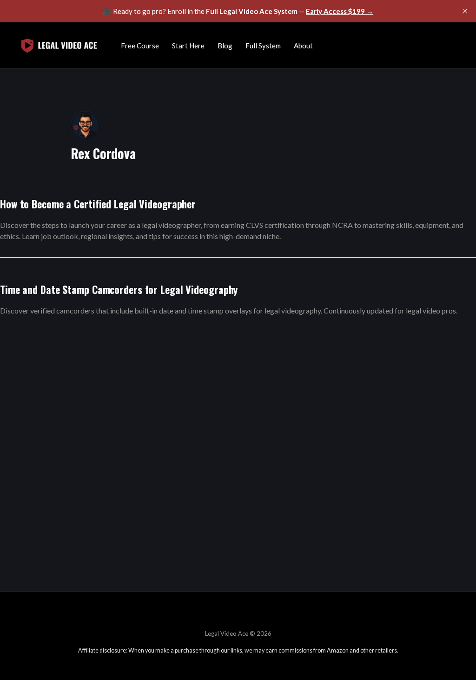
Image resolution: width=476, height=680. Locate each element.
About (303, 45)
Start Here (188, 45)
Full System (263, 45)
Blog (225, 45)
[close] (464, 11)
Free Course (140, 45)
